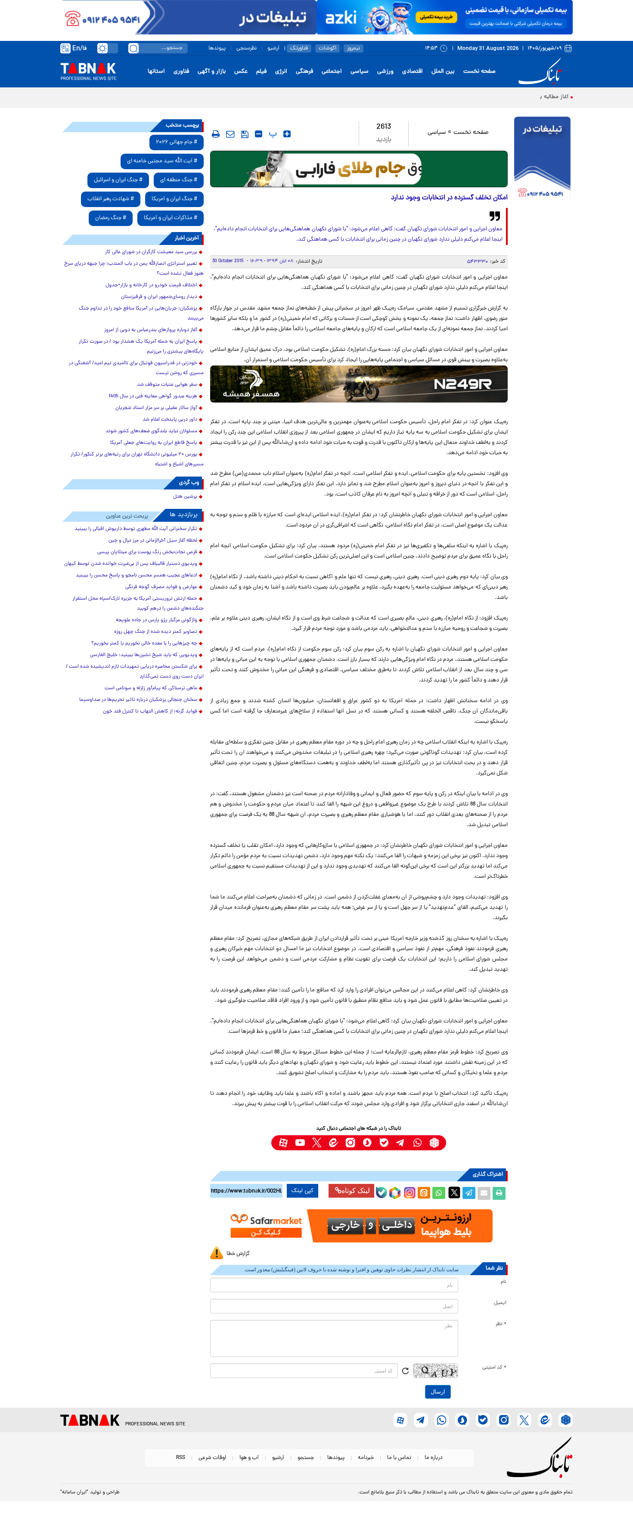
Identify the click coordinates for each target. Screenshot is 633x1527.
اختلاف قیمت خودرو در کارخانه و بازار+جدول (151, 285)
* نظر (501, 1324)
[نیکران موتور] (359, 383)
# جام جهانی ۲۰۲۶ (176, 142)
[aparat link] (283, 1142)
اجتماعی (332, 71)
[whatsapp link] (417, 1142)
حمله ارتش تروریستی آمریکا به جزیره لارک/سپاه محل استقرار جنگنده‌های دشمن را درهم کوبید (138, 604)
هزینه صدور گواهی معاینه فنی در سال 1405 (153, 396)
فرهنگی (304, 71)
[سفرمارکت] (359, 1225)
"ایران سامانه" (74, 1492)
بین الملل (443, 71)
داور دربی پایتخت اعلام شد (170, 420)
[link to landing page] (541, 72)
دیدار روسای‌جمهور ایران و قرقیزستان (159, 297)
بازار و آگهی (212, 71)
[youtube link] (300, 1142)
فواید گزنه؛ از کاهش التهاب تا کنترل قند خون (150, 711)
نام (503, 1282)
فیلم (261, 71)
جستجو (306, 1458)
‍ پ (272, 134)
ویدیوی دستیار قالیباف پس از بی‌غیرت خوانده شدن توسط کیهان (130, 564)
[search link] (133, 48)
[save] (245, 134)
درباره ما (434, 1458)
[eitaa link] (333, 1142)
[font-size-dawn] (258, 133)
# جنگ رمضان (110, 218)
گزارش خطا (238, 1254)
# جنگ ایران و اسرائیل (118, 180)
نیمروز (353, 48)
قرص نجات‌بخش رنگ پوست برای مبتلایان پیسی (147, 552)
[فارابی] (359, 169)
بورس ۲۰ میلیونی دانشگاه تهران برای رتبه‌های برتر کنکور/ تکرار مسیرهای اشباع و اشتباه (137, 459)
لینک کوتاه (355, 1190)
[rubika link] (434, 1142)
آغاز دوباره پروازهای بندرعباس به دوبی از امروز (150, 330)
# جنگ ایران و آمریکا (174, 199)
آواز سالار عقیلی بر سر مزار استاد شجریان (156, 408)
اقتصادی (412, 71)
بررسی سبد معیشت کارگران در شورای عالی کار (151, 252)
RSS (180, 1458)
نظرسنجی (246, 48)
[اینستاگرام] (408, 1191)
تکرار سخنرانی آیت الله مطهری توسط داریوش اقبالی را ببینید (135, 529)
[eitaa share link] (423, 1193)
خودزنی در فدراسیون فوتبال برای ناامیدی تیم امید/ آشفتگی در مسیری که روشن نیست (136, 368)
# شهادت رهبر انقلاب (110, 199)
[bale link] (384, 1142)
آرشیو (273, 48)
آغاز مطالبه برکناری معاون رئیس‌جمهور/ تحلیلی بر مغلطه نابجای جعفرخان (482, 97)
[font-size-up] (287, 133)
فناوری (181, 71)
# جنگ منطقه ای (178, 180)
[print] (216, 133)
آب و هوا (249, 1458)
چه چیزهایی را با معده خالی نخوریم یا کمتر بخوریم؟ (144, 643)
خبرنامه (366, 1458)
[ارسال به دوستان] (484, 1193)
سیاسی (360, 71)
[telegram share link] (468, 1193)
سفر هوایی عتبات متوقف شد (167, 385)
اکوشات (327, 48)
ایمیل (500, 1303)
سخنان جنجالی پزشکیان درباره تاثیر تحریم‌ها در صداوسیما (138, 700)
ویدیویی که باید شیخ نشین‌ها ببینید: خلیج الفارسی (143, 655)
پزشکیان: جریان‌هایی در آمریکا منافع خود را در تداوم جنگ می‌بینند (141, 313)
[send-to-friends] (230, 133)
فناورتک (299, 48)
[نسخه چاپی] (499, 1193)
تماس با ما (399, 1458)
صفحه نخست (479, 71)
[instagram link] (350, 1142)
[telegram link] (400, 1142)
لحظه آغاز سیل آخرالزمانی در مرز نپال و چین (153, 541)
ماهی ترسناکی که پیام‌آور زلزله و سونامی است (151, 688)
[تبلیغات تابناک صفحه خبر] (542, 160)
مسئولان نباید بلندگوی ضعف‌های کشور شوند (151, 431)
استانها (156, 71)
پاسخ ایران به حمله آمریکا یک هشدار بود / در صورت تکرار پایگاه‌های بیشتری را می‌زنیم (141, 347)
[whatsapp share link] (438, 1193)
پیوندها (217, 48)
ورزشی (385, 71)
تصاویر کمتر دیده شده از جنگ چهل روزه (155, 632)
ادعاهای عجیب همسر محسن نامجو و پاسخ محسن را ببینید (136, 575)
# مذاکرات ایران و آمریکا (170, 218)
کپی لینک (302, 1191)
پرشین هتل (185, 497)
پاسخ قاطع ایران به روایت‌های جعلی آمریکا (153, 443)
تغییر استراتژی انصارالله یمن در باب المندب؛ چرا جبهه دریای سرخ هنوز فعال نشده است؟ (134, 269)
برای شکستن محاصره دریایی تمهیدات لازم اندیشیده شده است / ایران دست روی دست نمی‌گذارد (135, 672)
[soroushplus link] (367, 1142)
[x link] (316, 1142)
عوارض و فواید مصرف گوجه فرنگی (161, 587)
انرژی (281, 71)
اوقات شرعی (212, 1458)
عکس (241, 71)
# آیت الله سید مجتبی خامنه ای (162, 161)
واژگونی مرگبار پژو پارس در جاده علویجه (156, 620)
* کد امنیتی (494, 1368)
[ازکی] (444, 17)
